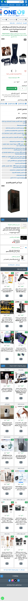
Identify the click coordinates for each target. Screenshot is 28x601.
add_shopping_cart (21, 296)
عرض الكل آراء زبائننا (14, 265)
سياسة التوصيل (12, 103)
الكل (23, 4)
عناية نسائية (11, 4)
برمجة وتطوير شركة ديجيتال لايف (14, 585)
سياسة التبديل (22, 103)
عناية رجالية (18, 4)
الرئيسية (25, 23)
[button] (5, 2)
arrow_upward (2, 576)
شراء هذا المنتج (11, 88)
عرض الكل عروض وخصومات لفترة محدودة (14, 570)
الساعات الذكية (4, 4)
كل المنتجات (19, 23)
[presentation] (15, 71)
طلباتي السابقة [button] (23, 19)
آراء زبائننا (4, 19)
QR (2, 100)
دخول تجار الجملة (13, 19)
